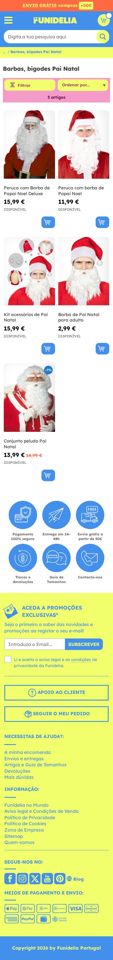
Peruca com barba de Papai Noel (81, 190)
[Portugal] (10, 879)
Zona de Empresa (24, 830)
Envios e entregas (24, 758)
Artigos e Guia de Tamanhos (35, 764)
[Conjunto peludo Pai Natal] (29, 397)
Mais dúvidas (19, 777)
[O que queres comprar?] (8, 20)
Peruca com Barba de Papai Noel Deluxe (27, 190)
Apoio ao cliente (60, 692)
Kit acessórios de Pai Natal (26, 317)
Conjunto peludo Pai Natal (25, 443)
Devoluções (17, 771)
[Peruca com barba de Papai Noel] (84, 144)
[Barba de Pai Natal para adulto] (84, 271)
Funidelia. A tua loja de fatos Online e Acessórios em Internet (55, 20)
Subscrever (83, 644)
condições (81, 659)
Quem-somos (19, 842)
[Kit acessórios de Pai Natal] (29, 271)
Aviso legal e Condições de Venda (41, 811)
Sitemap (13, 836)
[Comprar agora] (48, 222)
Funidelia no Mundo (26, 805)
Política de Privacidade (29, 817)
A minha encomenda (27, 752)
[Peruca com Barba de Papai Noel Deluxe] (29, 144)
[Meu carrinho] (104, 20)
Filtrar (24, 85)
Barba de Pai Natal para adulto (78, 317)
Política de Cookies (25, 823)
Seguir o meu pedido (61, 714)
